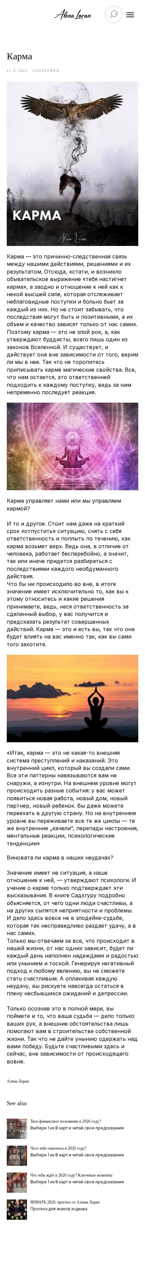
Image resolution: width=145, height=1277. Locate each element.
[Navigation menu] (130, 14)
